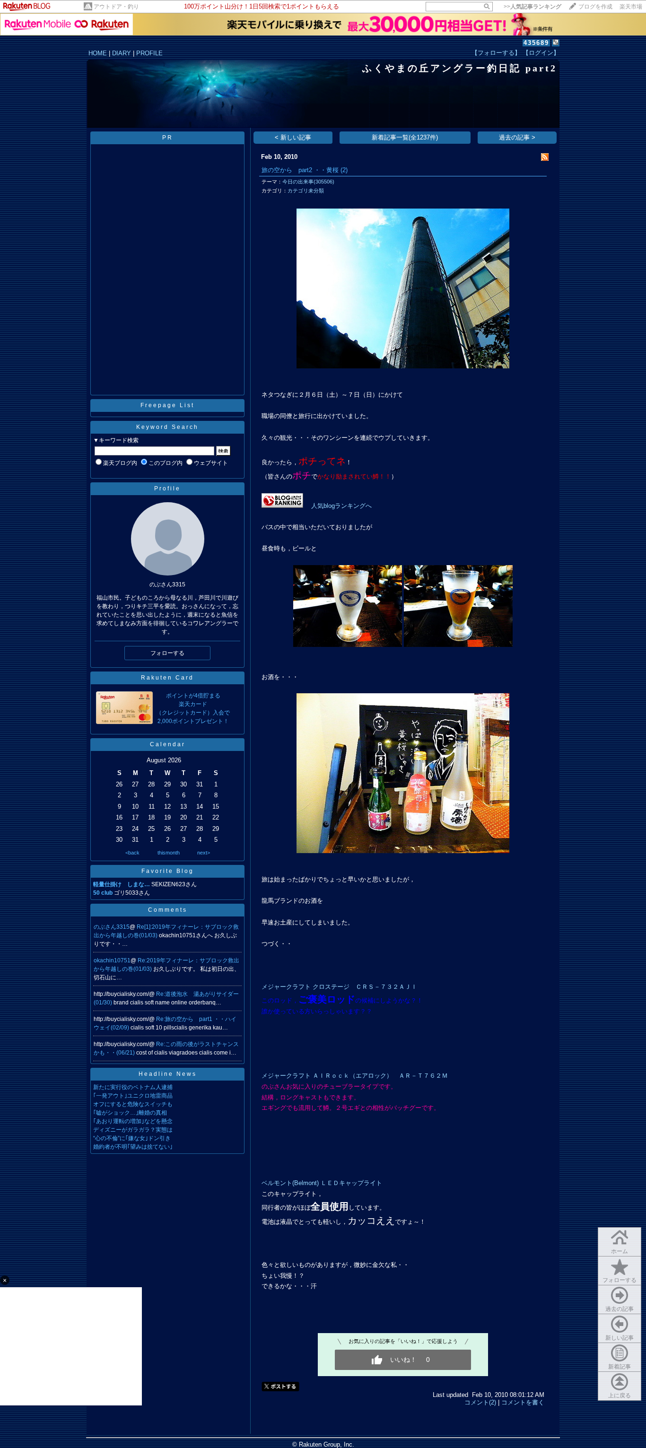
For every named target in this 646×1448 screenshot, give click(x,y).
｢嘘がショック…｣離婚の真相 (130, 1112)
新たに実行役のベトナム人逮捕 (133, 1087)
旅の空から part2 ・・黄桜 (300, 170)
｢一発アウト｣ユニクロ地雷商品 (133, 1095)
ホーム (619, 1251)
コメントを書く (522, 1402)
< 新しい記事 (293, 137)
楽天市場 (631, 6)
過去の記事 (619, 1309)
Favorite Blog (167, 871)
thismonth (168, 852)
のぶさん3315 (112, 927)
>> (532, 6)
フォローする (619, 1280)
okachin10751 (112, 960)
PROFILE (149, 53)
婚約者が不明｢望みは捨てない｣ (133, 1146)
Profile (167, 488)
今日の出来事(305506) (308, 181)
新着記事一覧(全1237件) (405, 137)
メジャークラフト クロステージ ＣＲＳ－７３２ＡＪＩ (339, 986)
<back (132, 852)
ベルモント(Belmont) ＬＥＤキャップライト (322, 1182)
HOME (97, 53)
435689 (536, 42)
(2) (344, 170)
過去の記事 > (517, 137)
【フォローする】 (496, 52)
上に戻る (619, 1395)
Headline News (168, 1074)
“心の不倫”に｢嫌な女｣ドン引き (132, 1138)
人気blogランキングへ (341, 505)
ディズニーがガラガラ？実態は (133, 1129)
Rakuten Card (167, 677)
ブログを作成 (595, 6)
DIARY (121, 53)
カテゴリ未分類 (306, 190)
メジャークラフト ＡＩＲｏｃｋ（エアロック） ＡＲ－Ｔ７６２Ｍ (355, 1075)
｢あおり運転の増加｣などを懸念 (133, 1121)
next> (203, 852)
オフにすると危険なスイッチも (133, 1104)
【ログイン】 (541, 52)
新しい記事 (619, 1338)
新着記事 (619, 1366)
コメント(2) (480, 1402)
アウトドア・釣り (116, 6)
